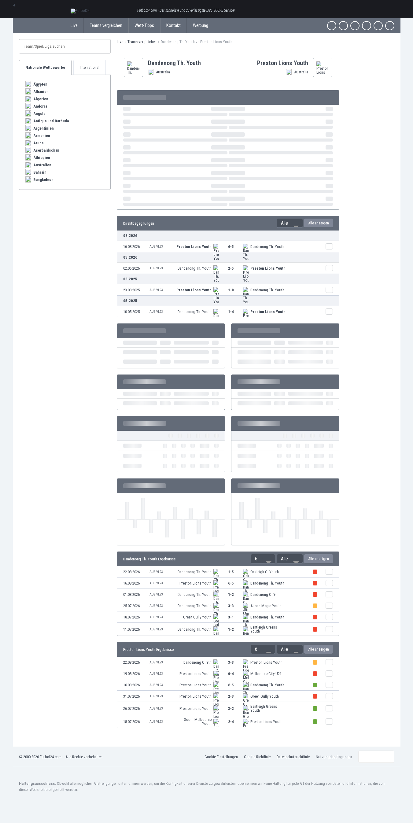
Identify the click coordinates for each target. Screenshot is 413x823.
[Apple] (366, 25)
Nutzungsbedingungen (334, 757)
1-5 (231, 572)
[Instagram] (355, 25)
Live (74, 25)
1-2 (231, 594)
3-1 (231, 617)
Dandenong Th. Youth (267, 246)
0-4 (231, 673)
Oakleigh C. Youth (264, 572)
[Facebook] (331, 25)
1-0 (231, 290)
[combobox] (290, 223)
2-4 (231, 721)
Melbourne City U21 (266, 673)
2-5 (231, 268)
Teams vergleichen (106, 25)
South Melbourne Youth (198, 721)
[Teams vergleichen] (329, 246)
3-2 (231, 708)
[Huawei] (389, 25)
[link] (228, 246)
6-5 (231, 246)
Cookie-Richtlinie (257, 757)
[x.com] (343, 25)
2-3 (231, 696)
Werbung (200, 25)
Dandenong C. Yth (264, 594)
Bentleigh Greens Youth (263, 629)
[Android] (378, 25)
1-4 (231, 311)
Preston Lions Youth (194, 246)
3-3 (231, 605)
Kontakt (173, 25)
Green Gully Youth (197, 617)
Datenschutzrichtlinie (293, 757)
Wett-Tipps (144, 25)
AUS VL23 (156, 247)
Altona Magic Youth (266, 605)
